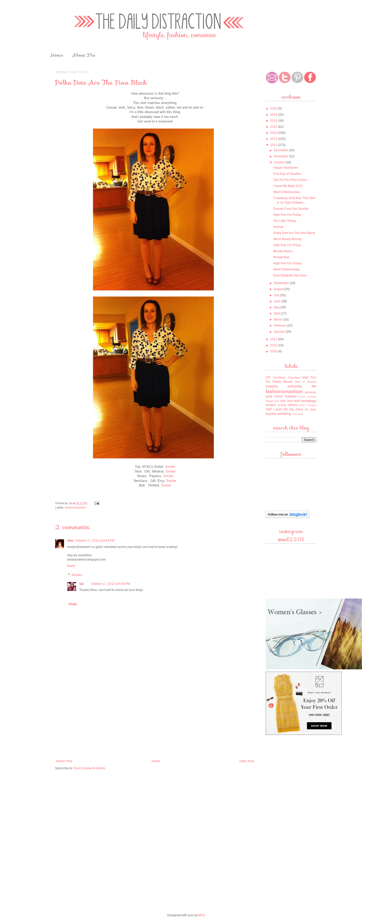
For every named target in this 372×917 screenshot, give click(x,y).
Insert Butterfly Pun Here (290, 275)
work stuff (297, 414)
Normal (278, 227)
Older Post (246, 761)
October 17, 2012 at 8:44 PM (94, 540)
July (277, 295)
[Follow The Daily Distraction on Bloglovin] (287, 517)
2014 (274, 133)
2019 (274, 114)
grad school (274, 396)
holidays (291, 396)
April (277, 313)
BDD (201, 915)
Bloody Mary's (283, 251)
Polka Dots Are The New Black (294, 233)
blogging (272, 386)
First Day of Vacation (287, 174)
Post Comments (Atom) (89, 768)
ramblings (308, 401)
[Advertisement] (155, 719)
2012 (274, 145)
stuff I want (274, 409)
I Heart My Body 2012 (288, 186)
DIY (268, 377)
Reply (71, 566)
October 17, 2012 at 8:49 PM (110, 584)
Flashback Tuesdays (286, 377)
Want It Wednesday (286, 192)
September (282, 283)
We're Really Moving (287, 239)
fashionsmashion (75, 507)
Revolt (287, 381)
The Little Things (284, 221)
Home (56, 55)
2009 (274, 351)
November (281, 156)
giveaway (310, 392)
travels (271, 414)
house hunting (307, 396)
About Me (83, 55)
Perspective (281, 257)
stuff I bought (308, 405)
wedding (284, 414)
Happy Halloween (285, 167)
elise (70, 540)
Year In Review (305, 381)
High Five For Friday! (287, 263)
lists (283, 401)
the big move (293, 409)
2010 (274, 345)
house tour (272, 400)
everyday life (302, 386)
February (280, 325)
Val (71, 503)
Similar (170, 466)
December (281, 150)
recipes (271, 405)
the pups (310, 409)
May (277, 307)
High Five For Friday (287, 215)
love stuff (293, 401)
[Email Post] (96, 503)
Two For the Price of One (290, 180)
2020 (274, 108)
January (280, 331)
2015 (274, 127)
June (277, 301)
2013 (274, 139)
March (278, 319)
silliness (293, 405)
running (281, 405)
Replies (77, 575)
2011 (274, 339)
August (279, 289)
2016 (274, 120)
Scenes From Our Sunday (291, 208)
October (279, 162)
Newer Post (64, 761)
